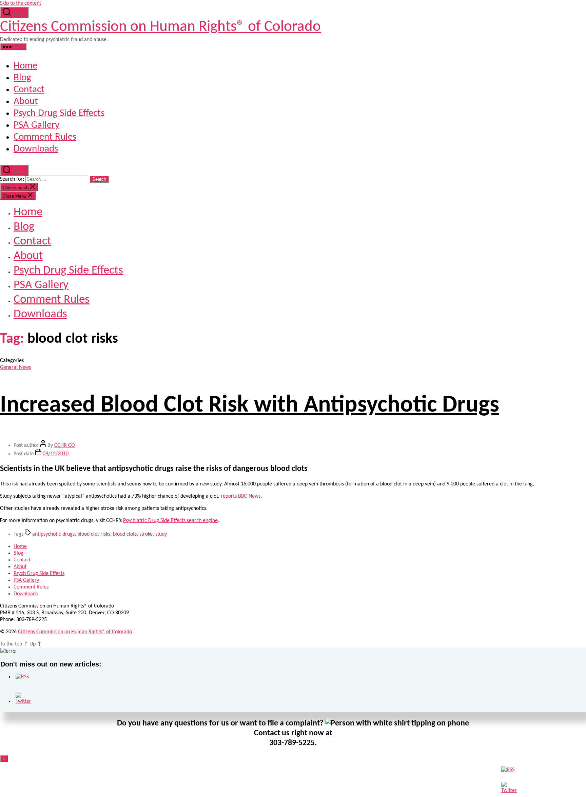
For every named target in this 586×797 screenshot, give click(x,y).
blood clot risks (93, 534)
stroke (146, 534)
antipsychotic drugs (53, 534)
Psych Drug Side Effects (59, 113)
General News (15, 367)
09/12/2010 (56, 454)
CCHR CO (64, 445)
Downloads (36, 149)
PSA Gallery (36, 125)
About (26, 101)
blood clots (125, 534)
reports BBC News (240, 496)
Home (25, 66)
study (161, 534)
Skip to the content (20, 3)
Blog (22, 78)
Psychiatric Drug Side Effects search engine (170, 520)
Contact (29, 90)
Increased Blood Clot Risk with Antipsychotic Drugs (249, 406)
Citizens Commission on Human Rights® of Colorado (160, 27)
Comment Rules (45, 137)
